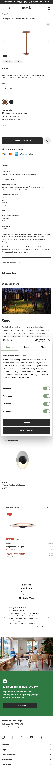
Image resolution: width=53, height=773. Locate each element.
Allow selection (26, 431)
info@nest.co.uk (44, 249)
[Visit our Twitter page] (41, 737)
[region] (26, 617)
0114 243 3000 (17, 724)
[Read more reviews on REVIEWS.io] (26, 598)
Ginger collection (39, 75)
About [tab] (43, 347)
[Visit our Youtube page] (31, 737)
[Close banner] (49, 340)
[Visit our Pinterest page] (22, 737)
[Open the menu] (4, 8)
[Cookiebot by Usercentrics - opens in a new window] (35, 340)
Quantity (5, 125)
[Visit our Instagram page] (3, 737)
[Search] (9, 8)
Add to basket (22, 141)
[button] (5, 617)
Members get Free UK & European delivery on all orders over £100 (26, 2)
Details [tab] (27, 347)
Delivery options (9, 273)
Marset (5, 14)
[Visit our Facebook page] (13, 737)
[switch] (46, 396)
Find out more (20, 705)
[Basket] (48, 8)
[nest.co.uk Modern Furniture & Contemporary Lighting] (26, 8)
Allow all (26, 423)
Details (5, 165)
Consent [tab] (9, 347)
